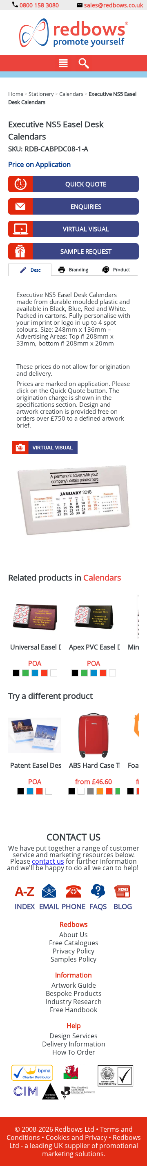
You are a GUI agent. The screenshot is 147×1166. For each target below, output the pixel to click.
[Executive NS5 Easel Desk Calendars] (73, 501)
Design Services (73, 1035)
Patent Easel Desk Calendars (35, 765)
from (93, 782)
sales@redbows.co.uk (112, 5)
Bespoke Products (74, 993)
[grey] (90, 791)
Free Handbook (73, 1009)
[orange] (99, 791)
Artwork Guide (73, 985)
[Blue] (34, 672)
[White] (53, 672)
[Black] (16, 672)
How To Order (73, 1052)
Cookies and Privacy (76, 1137)
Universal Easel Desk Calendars (35, 647)
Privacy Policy (73, 951)
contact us (48, 861)
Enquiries (86, 206)
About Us (73, 934)
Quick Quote (85, 184)
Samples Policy (73, 959)
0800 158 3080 (38, 5)
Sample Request (85, 251)
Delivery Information (73, 1044)
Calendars (102, 577)
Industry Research (74, 1001)
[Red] (44, 672)
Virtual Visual (86, 229)
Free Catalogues (73, 942)
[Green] (25, 672)
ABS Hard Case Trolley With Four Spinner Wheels (94, 765)
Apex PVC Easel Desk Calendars (94, 647)
